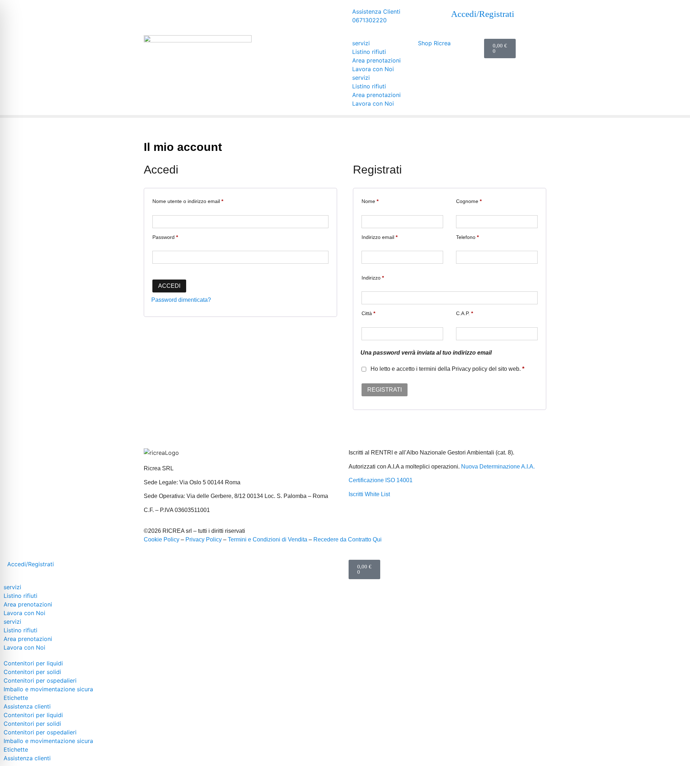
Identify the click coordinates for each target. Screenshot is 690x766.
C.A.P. (464, 313)
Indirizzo (373, 278)
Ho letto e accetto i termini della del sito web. (446, 369)
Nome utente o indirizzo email (187, 201)
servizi (361, 43)
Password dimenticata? (181, 300)
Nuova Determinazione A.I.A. (498, 466)
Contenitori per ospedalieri (40, 680)
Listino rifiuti (369, 51)
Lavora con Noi (373, 69)
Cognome (469, 201)
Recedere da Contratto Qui (347, 539)
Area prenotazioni (376, 60)
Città (368, 313)
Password (165, 237)
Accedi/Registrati (482, 14)
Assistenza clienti (27, 706)
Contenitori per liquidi (33, 663)
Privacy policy (469, 369)
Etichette (16, 697)
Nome (370, 201)
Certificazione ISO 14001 (381, 480)
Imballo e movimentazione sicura (48, 689)
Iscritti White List (369, 494)
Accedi (169, 286)
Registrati (384, 390)
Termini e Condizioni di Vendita (267, 539)
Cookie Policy (161, 539)
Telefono (467, 237)
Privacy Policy (203, 539)
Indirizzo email (379, 237)
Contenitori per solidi (32, 671)
